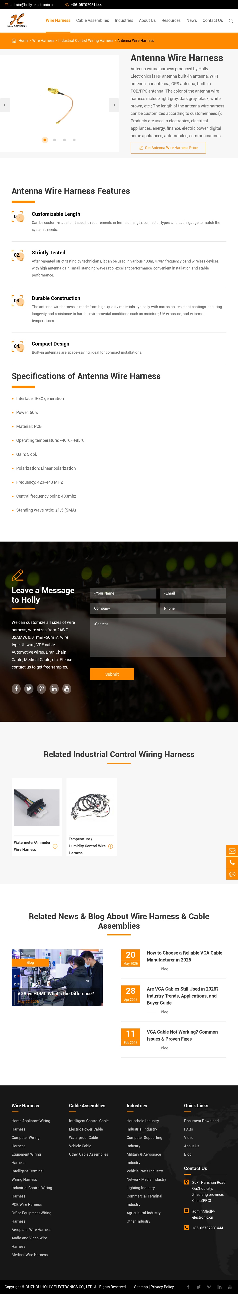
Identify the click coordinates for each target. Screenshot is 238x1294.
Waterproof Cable (83, 1137)
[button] (44, 140)
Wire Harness (58, 20)
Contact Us (213, 20)
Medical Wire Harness (30, 1255)
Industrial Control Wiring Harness (85, 40)
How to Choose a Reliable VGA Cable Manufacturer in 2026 (184, 956)
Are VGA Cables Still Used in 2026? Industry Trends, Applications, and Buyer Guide (182, 996)
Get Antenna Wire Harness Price (168, 148)
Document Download (201, 1121)
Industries (124, 20)
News (191, 20)
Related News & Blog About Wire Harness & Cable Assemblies (119, 921)
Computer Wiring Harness (26, 1141)
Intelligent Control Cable (89, 1121)
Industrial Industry (142, 1129)
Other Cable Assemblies (88, 1154)
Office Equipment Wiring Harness (31, 1217)
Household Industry (143, 1121)
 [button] (114, 105)
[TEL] (232, 862)
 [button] (5, 105)
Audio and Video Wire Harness (29, 1242)
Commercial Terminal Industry (144, 1200)
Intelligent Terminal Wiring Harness (27, 1175)
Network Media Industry (146, 1179)
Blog (188, 1154)
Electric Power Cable (86, 1129)
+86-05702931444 (83, 5)
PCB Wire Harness (27, 1204)
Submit (112, 674)
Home (23, 40)
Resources (171, 20)
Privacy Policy (162, 1287)
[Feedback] (232, 874)
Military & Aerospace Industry (144, 1158)
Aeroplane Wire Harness (31, 1229)
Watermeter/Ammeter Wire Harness (35, 846)
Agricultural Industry (144, 1213)
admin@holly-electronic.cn (30, 5)
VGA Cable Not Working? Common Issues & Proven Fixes (182, 1035)
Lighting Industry (141, 1188)
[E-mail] (232, 850)
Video (188, 1137)
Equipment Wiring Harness (26, 1158)
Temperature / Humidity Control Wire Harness (91, 846)
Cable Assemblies (92, 20)
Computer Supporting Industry (144, 1141)
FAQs (188, 1129)
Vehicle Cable (80, 1146)
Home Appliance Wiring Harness (31, 1125)
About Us (147, 20)
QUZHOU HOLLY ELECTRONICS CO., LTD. (59, 1287)
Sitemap (141, 1287)
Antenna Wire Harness (135, 40)
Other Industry (138, 1221)
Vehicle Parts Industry (145, 1171)
